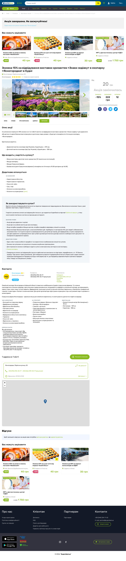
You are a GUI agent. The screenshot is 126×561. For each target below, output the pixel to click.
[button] (45, 401)
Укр (120, 3)
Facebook (60, 278)
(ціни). (25, 191)
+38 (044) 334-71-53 (101, 517)
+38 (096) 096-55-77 (14, 371)
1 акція (15, 280)
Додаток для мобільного (41, 526)
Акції (23, 8)
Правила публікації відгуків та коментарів (46, 529)
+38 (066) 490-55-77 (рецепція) (32, 371)
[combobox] (60, 3)
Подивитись (9, 47)
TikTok (58, 280)
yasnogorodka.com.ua (64, 277)
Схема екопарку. (12, 249)
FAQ (34, 520)
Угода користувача (8, 517)
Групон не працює (8, 523)
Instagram (60, 275)
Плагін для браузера (39, 523)
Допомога (36, 517)
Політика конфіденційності (10, 520)
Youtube (59, 282)
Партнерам (67, 517)
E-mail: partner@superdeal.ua (104, 520)
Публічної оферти (71, 212)
